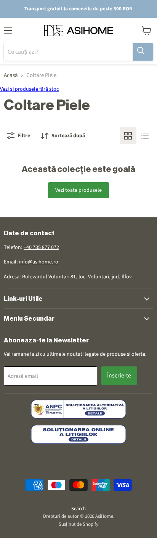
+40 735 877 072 (41, 247)
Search (78, 508)
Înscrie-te (119, 375)
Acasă (11, 75)
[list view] (144, 135)
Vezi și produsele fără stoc (29, 89)
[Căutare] (143, 52)
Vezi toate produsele (78, 190)
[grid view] (128, 135)
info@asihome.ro (38, 262)
